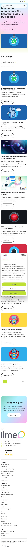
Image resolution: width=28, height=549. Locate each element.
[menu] (24, 6)
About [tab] (23, 259)
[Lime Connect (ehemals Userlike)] (14, 453)
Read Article (7, 29)
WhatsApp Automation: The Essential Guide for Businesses (12, 12)
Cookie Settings (12, 543)
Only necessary (14, 293)
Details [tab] (14, 259)
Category (5, 61)
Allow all (14, 284)
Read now (9, 102)
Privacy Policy (16, 541)
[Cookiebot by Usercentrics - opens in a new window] (20, 255)
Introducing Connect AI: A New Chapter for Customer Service (14, 157)
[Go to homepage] (7, 6)
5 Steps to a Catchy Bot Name (11, 364)
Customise (13, 288)
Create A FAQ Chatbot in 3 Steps (11, 329)
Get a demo (13, 415)
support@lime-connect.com (11, 441)
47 (23, 381)
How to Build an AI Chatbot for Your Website (12, 123)
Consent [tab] (5, 259)
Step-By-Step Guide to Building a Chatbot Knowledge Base (11, 296)
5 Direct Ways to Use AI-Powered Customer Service (12, 227)
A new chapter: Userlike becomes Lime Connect (13, 193)
